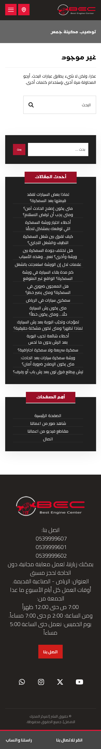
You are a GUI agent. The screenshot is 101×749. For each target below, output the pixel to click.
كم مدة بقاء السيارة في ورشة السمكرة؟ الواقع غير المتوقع (48, 275)
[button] (11, 9)
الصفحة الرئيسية (47, 415)
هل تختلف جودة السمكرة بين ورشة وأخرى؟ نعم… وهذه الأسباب (48, 253)
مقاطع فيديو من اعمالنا (47, 431)
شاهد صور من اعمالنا (48, 423)
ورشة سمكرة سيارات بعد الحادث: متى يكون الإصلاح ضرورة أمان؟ (48, 361)
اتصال (48, 439)
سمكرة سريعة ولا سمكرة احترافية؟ (48, 350)
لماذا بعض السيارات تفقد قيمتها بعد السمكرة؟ (48, 197)
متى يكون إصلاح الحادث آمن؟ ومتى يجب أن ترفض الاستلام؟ (48, 211)
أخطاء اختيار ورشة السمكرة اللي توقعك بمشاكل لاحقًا (48, 225)
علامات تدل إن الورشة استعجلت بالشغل (48, 264)
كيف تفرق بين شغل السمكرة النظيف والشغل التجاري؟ (48, 239)
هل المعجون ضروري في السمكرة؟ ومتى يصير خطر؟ (48, 289)
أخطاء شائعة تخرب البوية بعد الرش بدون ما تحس (48, 339)
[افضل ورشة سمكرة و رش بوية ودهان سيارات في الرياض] (76, 10)
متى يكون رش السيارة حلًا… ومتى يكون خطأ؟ (48, 311)
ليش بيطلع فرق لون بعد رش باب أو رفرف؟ (48, 372)
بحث (19, 149)
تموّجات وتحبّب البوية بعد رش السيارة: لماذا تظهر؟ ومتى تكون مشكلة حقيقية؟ (48, 325)
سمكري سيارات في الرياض (48, 300)
